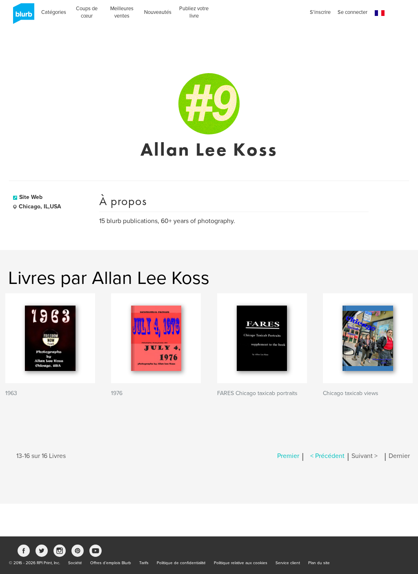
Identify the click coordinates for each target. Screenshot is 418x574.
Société (75, 563)
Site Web (30, 197)
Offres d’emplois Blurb (110, 563)
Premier (288, 456)
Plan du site (319, 563)
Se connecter (352, 12)
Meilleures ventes (121, 12)
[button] (380, 13)
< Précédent (327, 456)
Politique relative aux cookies (240, 563)
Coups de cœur (87, 12)
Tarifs (144, 563)
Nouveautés (157, 12)
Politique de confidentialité (181, 563)
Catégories (53, 12)
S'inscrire (320, 12)
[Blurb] (21, 16)
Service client (288, 563)
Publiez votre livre (194, 12)
